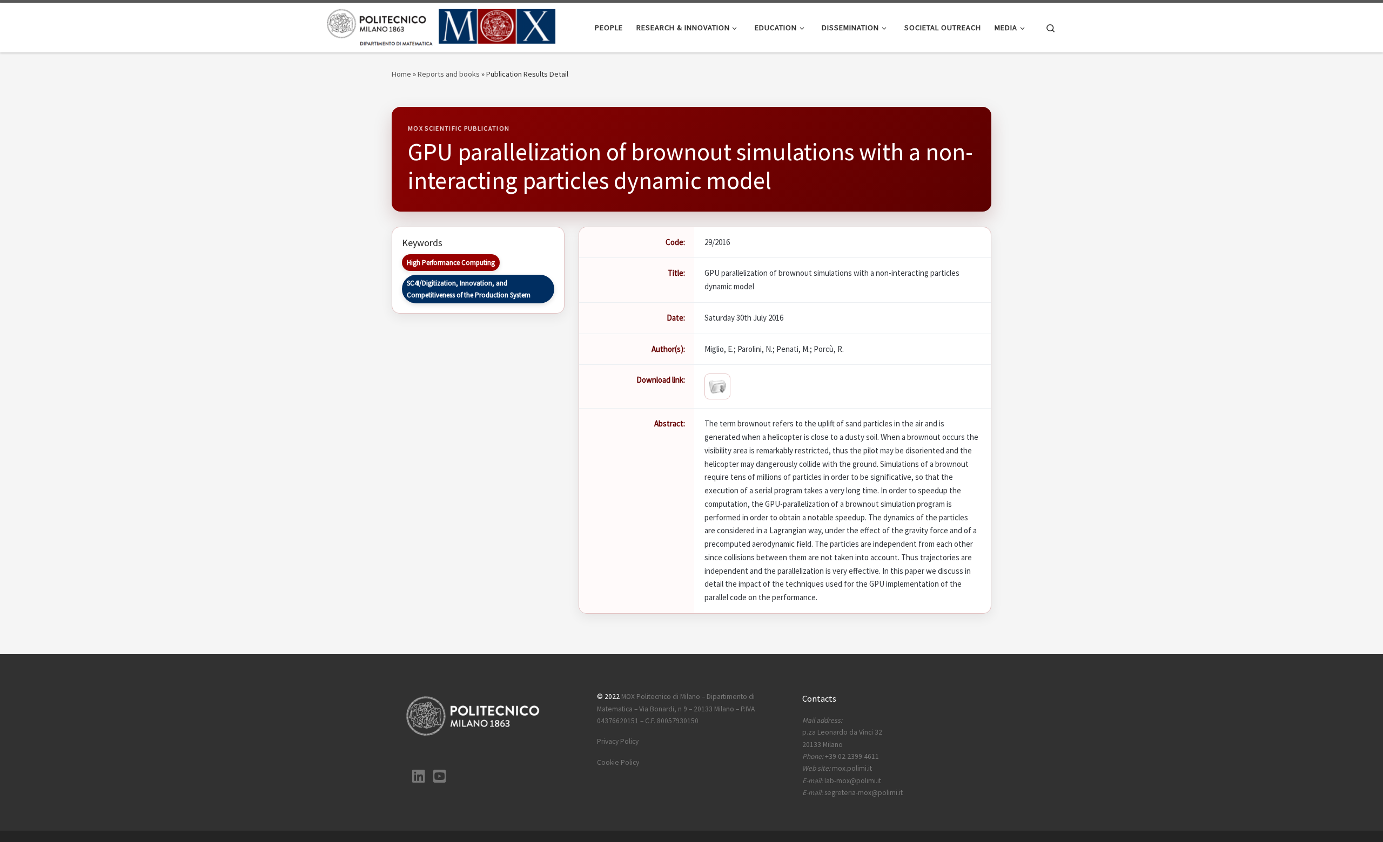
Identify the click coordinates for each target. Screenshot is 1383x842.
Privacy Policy (618, 741)
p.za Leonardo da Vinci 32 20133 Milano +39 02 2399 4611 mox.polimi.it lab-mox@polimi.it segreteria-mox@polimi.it (852, 756)
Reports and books (449, 74)
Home (401, 74)
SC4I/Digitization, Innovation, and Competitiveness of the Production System (469, 289)
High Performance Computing (451, 262)
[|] (441, 25)
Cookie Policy (618, 762)
